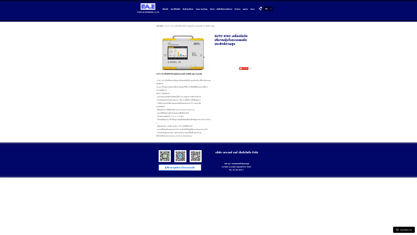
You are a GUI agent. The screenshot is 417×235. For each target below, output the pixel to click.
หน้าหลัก (159, 26)
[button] (188, 9)
